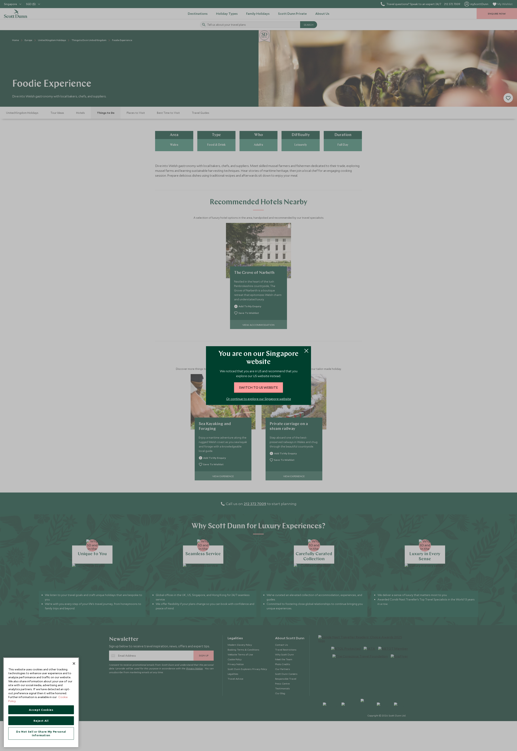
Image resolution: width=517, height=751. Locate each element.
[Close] (73, 663)
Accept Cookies (41, 710)
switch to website (258, 387)
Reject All (41, 721)
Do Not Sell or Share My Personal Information (41, 733)
